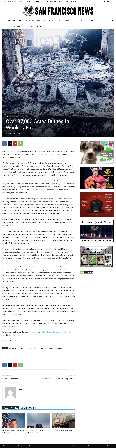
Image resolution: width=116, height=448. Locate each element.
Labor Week (56, 427)
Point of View (13, 26)
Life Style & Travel (86, 21)
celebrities (23, 348)
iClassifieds (44, 1)
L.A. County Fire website (64, 332)
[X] (112, 1)
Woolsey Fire (30, 351)
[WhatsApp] (20, 143)
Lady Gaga (43, 348)
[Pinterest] (15, 143)
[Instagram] (108, 1)
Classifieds (40, 26)
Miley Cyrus (59, 348)
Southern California (10, 351)
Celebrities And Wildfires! (11, 379)
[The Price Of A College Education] (63, 420)
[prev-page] (3, 437)
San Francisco (14, 21)
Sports (28, 26)
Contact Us (73, 1)
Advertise (28, 1)
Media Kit (53, 1)
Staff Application (63, 1)
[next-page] (7, 437)
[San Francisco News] (58, 10)
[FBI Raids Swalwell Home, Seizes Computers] (13, 420)
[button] (113, 21)
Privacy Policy (86, 446)
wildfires (20, 351)
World (51, 21)
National (9, 116)
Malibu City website (48, 332)
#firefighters (13, 348)
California (29, 21)
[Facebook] (104, 1)
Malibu (51, 348)
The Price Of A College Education (63, 430)
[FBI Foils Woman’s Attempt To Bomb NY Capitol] (38, 420)
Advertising (96, 446)
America (41, 21)
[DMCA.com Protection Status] (86, 273)
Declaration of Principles (9, 1)
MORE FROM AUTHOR (28, 408)
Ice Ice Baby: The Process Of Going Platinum (58, 379)
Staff (9, 133)
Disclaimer (76, 446)
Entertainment (65, 21)
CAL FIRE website (15, 335)
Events (22, 1)
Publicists (36, 1)
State (14, 116)
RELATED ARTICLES (11, 408)
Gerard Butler (33, 348)
